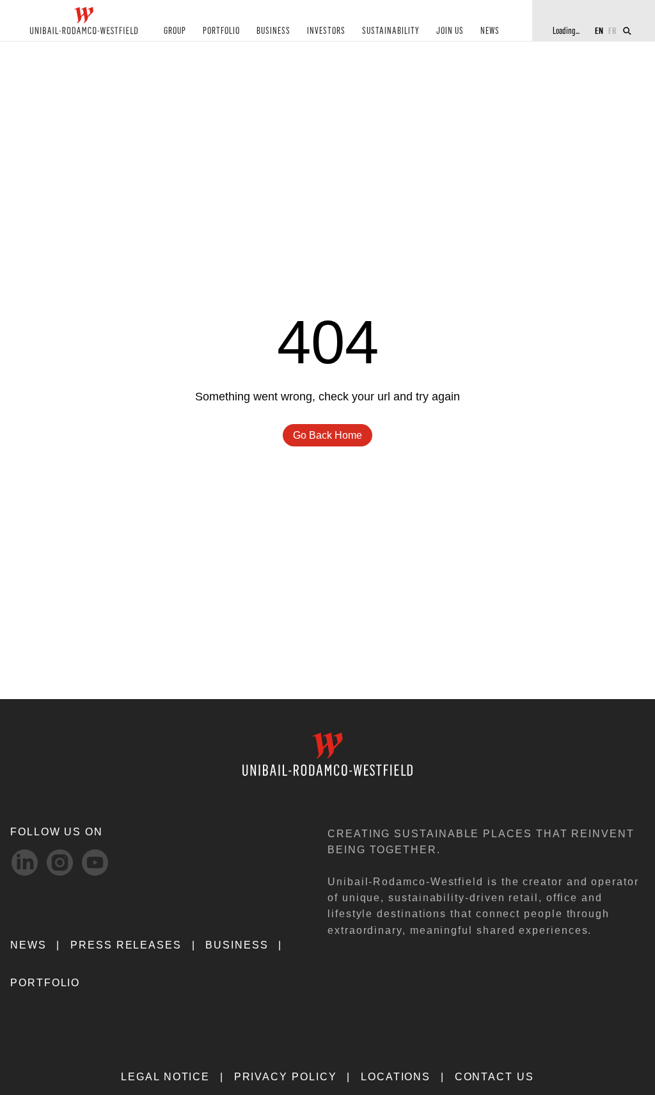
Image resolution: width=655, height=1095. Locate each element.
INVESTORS (326, 31)
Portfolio (45, 982)
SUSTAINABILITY (391, 31)
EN (599, 30)
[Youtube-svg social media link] (95, 862)
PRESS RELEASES (126, 945)
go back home (327, 435)
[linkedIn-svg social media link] (24, 862)
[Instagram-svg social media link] (59, 862)
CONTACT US (494, 1076)
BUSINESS (273, 31)
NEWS (490, 31)
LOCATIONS (395, 1076)
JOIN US (450, 31)
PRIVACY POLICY (285, 1076)
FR (612, 30)
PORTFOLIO (221, 31)
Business (236, 945)
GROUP (175, 31)
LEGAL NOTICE (165, 1076)
